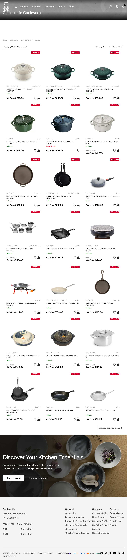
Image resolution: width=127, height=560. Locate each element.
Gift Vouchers (71, 529)
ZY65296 (49, 245)
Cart (123, 6)
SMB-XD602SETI (52, 193)
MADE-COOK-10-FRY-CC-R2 (56, 300)
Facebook (101, 553)
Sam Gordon (115, 521)
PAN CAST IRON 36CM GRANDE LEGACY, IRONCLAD (22, 197)
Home (5, 40)
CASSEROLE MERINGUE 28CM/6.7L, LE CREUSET (21, 90)
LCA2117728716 (12, 86)
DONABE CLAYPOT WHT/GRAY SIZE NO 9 (62, 356)
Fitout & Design (117, 513)
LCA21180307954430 (94, 86)
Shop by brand (13, 478)
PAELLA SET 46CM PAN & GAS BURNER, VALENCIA (21, 304)
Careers (96, 529)
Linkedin (110, 553)
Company (49, 6)
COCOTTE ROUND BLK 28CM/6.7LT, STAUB (60, 142)
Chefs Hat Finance (100, 525)
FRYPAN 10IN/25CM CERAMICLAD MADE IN (62, 303)
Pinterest (119, 553)
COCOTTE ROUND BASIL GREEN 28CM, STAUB (21, 142)
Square (113, 525)
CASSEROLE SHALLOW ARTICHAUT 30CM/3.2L (99, 90)
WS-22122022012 (12, 353)
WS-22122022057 (92, 245)
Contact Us (70, 513)
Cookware (14, 40)
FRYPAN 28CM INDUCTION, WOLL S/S (100, 410)
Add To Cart (38, 98)
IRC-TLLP (89, 300)
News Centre (98, 517)
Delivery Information (74, 517)
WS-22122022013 (52, 353)
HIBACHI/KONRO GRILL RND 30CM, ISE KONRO (100, 249)
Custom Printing (117, 517)
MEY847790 (11, 407)
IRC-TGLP (10, 193)
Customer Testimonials (76, 525)
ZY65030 (9, 138)
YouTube (114, 553)
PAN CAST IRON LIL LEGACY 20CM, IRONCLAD (99, 304)
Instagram (106, 553)
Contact (61, 6)
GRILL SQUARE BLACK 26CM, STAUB (60, 249)
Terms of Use (61, 553)
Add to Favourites (35, 98)
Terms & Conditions (45, 553)
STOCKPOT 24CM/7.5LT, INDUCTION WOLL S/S (102, 356)
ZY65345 (89, 138)
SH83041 (9, 300)
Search (110, 6)
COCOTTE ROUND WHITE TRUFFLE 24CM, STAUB (102, 142)
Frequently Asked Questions (78, 521)
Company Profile (100, 521)
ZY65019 (49, 138)
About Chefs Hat (100, 513)
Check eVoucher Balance (77, 533)
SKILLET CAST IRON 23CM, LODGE (59, 410)
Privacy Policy (28, 553)
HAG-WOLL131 (91, 353)
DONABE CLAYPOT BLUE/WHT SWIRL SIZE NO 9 (22, 356)
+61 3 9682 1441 (10, 518)
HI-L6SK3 (49, 407)
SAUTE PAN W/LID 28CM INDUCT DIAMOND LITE (102, 197)
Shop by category (38, 478)
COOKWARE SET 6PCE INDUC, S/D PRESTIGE (19, 249)
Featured (36, 6)
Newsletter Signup (100, 533)
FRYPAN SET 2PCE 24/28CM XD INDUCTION (58, 197)
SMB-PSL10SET (12, 245)
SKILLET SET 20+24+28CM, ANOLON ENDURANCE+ (20, 411)
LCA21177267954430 (54, 86)
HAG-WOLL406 (91, 193)
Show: (115, 47)
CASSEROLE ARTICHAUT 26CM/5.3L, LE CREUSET (61, 90)
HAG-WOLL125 (91, 407)
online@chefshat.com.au (14, 513)
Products (23, 6)
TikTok (123, 553)
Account (117, 6)
